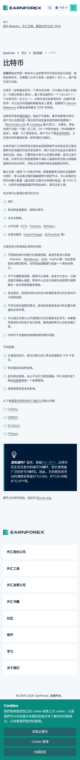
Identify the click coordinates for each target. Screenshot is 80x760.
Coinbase (36, 124)
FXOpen (13, 433)
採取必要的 (40, 731)
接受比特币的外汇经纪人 (26, 400)
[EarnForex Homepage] (22, 7)
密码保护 (24, 116)
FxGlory (13, 409)
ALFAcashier (52, 234)
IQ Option (14, 425)
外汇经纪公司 (16, 552)
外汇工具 (13, 568)
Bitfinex (49, 226)
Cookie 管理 (40, 741)
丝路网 (17, 380)
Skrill (44, 259)
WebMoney (31, 259)
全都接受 (40, 752)
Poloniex (35, 226)
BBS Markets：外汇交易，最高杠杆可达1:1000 (32, 26)
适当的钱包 (63, 133)
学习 (10, 651)
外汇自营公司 (16, 585)
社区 (10, 618)
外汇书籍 (13, 602)
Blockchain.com (16, 124)
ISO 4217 (48, 462)
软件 (10, 635)
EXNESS (13, 417)
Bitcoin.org (44, 497)
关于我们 (13, 668)
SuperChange (33, 234)
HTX (24, 226)
